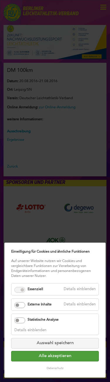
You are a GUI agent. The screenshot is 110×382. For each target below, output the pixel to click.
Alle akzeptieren (55, 356)
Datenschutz (55, 368)
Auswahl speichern (55, 343)
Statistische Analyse (43, 320)
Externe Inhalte (40, 304)
